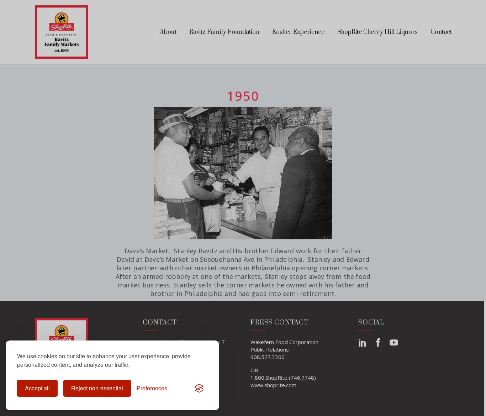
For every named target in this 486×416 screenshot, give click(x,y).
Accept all (37, 388)
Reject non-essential (97, 388)
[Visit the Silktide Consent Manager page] (199, 388)
